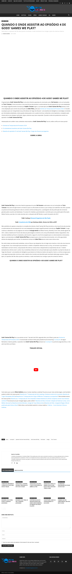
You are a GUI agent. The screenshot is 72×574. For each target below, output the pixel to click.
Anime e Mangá (43, 15)
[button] (68, 15)
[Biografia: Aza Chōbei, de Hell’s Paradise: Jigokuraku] (8, 494)
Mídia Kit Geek (44, 1)
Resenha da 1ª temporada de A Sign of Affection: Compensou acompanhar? (37, 396)
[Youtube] (69, 3)
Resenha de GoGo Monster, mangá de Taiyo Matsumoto (27, 403)
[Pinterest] (65, 3)
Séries (35, 15)
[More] (15, 445)
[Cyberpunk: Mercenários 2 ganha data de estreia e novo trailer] (8, 478)
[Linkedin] (17, 463)
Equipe (37, 1)
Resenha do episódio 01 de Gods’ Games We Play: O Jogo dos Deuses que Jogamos (26, 131)
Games (54, 15)
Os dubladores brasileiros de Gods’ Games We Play (17, 128)
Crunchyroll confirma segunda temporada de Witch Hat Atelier (22, 485)
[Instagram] (62, 3)
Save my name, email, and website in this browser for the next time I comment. (21, 542)
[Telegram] (12, 445)
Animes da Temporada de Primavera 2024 (52, 109)
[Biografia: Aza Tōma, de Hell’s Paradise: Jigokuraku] (22, 494)
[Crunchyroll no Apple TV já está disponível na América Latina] (36, 478)
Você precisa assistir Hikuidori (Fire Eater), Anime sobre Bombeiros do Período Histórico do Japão (36, 503)
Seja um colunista (18, 1)
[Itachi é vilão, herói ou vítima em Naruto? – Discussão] (50, 494)
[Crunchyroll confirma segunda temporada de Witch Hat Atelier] (22, 478)
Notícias (23, 15)
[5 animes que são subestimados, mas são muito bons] (64, 494)
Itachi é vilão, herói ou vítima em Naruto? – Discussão (50, 501)
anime (7, 439)
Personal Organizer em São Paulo (40, 218)
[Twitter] (67, 3)
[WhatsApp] (9, 445)
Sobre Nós (4, 1)
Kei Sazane (43, 439)
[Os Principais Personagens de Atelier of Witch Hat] (64, 478)
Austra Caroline (6, 33)
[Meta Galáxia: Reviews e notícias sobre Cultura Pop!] (36, 9)
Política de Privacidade (29, 1)
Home (17, 15)
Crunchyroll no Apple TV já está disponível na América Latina (36, 485)
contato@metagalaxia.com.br (31, 568)
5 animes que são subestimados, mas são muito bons (64, 501)
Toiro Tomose (54, 439)
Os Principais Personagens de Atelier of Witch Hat (64, 485)
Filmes (29, 15)
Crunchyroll (57, 339)
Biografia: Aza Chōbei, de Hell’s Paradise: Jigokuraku (7, 501)
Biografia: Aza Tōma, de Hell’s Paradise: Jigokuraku (22, 501)
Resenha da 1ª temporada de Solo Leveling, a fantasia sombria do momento (41, 394)
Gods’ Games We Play (35, 439)
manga (48, 439)
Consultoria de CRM (25, 222)
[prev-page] (2, 509)
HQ (49, 15)
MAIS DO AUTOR (19, 470)
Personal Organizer (53, 1)
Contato (10, 1)
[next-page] (5, 509)
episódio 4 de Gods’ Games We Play (22, 439)
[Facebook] (60, 3)
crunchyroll (12, 439)
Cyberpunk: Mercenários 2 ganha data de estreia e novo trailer (8, 485)
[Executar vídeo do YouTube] (36, 369)
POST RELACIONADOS (7, 470)
